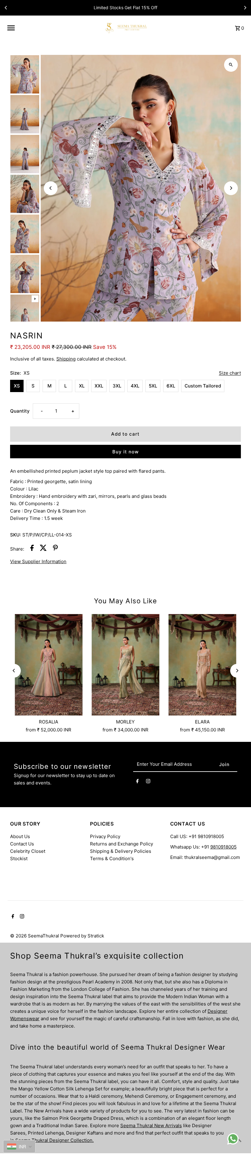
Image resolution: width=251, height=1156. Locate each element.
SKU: (15, 535)
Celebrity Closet (27, 851)
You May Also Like (125, 601)
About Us (20, 836)
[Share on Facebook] (32, 549)
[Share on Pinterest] (55, 549)
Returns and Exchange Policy (121, 844)
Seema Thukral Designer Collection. (54, 1140)
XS (17, 386)
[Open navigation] (52, 28)
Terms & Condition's (112, 858)
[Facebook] (137, 782)
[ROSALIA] (48, 665)
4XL (135, 386)
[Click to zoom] (231, 65)
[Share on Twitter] (43, 549)
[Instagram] (148, 782)
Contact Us (22, 844)
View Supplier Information (38, 561)
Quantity (20, 411)
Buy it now (125, 452)
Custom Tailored (203, 386)
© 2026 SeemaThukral (35, 936)
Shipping (66, 359)
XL (81, 386)
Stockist (19, 858)
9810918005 (223, 847)
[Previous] (6, 7)
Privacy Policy (105, 836)
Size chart (230, 373)
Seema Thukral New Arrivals (151, 1125)
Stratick (96, 936)
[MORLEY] (125, 665)
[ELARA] (202, 665)
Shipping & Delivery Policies (120, 851)
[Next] (244, 7)
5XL (153, 386)
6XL (171, 386)
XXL (99, 386)
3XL (117, 386)
